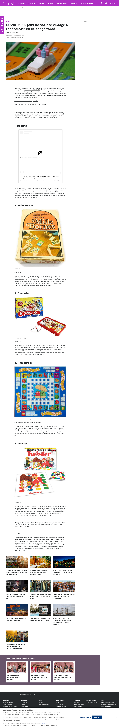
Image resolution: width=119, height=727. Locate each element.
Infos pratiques (78, 706)
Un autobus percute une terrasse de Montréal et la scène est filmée (39, 572)
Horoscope (31, 3)
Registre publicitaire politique (108, 704)
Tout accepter (97, 717)
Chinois (23, 704)
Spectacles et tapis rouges (10, 706)
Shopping (51, 3)
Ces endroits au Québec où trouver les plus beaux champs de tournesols (15, 646)
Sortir (8, 21)
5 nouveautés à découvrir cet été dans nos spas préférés (40, 619)
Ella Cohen (38, 180)
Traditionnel (24, 702)
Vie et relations (62, 3)
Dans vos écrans (7, 704)
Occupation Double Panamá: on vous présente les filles (40, 677)
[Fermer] (116, 717)
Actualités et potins (8, 702)
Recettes (41, 702)
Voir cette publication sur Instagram (30, 157)
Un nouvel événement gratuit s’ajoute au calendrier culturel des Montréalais (17, 572)
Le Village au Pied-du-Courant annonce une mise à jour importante (64, 596)
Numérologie (24, 706)
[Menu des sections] (3, 3)
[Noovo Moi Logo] (11, 3)
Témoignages (59, 704)
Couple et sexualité (61, 706)
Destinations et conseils (92, 702)
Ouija (39, 523)
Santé (57, 702)
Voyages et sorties (87, 3)
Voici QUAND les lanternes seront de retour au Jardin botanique (62, 572)
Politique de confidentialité (107, 702)
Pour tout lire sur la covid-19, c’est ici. (26, 101)
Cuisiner (41, 3)
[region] (59, 717)
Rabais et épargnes (79, 704)
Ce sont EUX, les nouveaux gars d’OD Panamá (14, 677)
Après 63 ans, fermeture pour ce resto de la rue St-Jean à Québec (40, 596)
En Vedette (21, 3)
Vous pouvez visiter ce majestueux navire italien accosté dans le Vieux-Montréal (62, 621)
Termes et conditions (105, 706)
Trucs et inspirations (44, 704)
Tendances (74, 3)
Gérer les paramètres (85, 717)
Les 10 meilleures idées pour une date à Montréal (16, 619)
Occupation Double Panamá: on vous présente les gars (63, 677)
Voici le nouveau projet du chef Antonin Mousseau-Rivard (15, 596)
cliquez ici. (44, 723)
